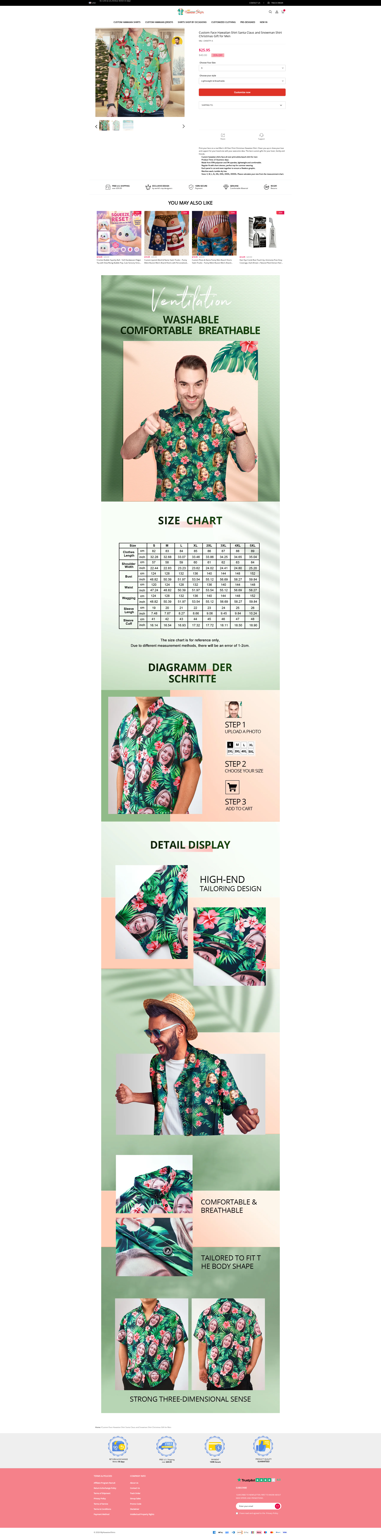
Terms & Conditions (102, 1509)
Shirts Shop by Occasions (192, 22)
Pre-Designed (247, 22)
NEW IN (263, 22)
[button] (102, 72)
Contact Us (135, 1488)
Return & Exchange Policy (105, 1488)
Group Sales (135, 1498)
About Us (134, 1483)
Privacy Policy (100, 1498)
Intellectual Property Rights (142, 1514)
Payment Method (101, 1514)
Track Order (277, 3)
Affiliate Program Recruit (104, 1483)
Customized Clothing (223, 22)
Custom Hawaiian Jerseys (159, 22)
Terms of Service (101, 1504)
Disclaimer (134, 1509)
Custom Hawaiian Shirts (127, 22)
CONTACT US (254, 3)
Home (97, 1427)
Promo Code (135, 1504)
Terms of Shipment (102, 1493)
